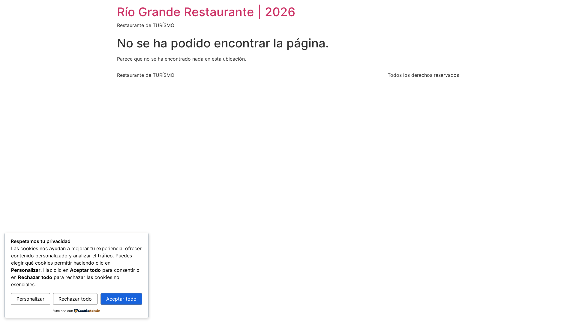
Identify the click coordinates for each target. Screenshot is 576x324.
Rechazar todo (75, 299)
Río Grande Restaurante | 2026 (206, 11)
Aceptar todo (121, 299)
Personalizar (30, 299)
